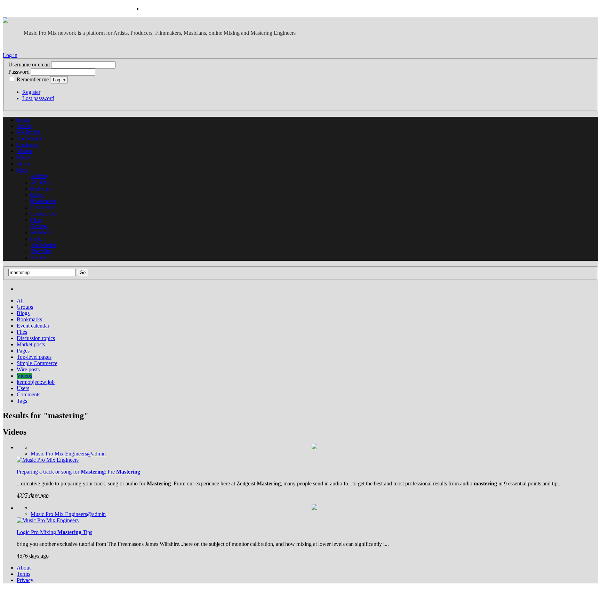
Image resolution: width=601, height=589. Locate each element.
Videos (24, 151)
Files (36, 220)
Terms (23, 574)
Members (41, 232)
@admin (68, 454)
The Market (29, 139)
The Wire (41, 251)
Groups (39, 226)
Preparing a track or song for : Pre (78, 472)
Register (31, 92)
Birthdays (41, 189)
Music (23, 157)
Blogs (37, 195)
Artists (24, 126)
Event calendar (33, 326)
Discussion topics (36, 338)
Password (19, 72)
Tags (22, 401)
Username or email (29, 64)
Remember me (32, 79)
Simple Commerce (37, 363)
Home (23, 120)
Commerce (43, 207)
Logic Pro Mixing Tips (54, 532)
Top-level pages (34, 357)
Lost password (38, 98)
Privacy (25, 580)
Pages (37, 239)
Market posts (31, 344)
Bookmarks (43, 201)
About (24, 164)
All (20, 301)
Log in (10, 55)
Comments (28, 394)
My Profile (28, 132)
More (23, 170)
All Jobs (40, 182)
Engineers (28, 145)
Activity (39, 176)
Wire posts (28, 369)
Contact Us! (44, 214)
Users (23, 388)
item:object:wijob (36, 382)
